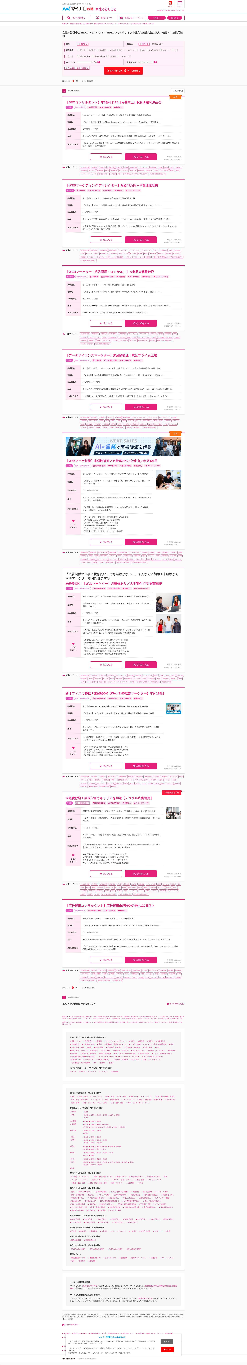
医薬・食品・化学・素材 (79, 1100)
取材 (119, 884)
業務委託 (94, 1231)
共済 (126, 253)
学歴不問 (84, 170)
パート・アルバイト (119, 1231)
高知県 (105, 1159)
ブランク (129, 257)
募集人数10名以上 (85, 1192)
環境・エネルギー (117, 1183)
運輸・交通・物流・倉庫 (98, 1183)
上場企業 (84, 890)
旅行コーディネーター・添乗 (125, 1053)
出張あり (161, 253)
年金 (172, 170)
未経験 (161, 334)
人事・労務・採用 (77, 1047)
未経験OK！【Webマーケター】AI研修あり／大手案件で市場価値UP (114, 583)
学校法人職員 (144, 1053)
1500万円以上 (133, 1222)
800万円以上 (142, 1219)
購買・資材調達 (105, 1053)
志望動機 (124, 1258)
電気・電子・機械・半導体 (165, 1097)
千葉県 (92, 1124)
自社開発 (145, 552)
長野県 (99, 1130)
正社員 (73, 1231)
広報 (157, 1047)
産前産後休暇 (127, 970)
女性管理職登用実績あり (158, 174)
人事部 (145, 970)
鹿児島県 (124, 1162)
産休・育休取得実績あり (126, 174)
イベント (89, 253)
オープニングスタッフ (88, 1072)
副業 (124, 420)
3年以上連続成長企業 (132, 1207)
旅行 (157, 783)
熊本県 (105, 1162)
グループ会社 (93, 420)
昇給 (166, 167)
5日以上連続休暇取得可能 (127, 1204)
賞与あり (174, 552)
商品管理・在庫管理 (115, 1047)
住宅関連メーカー (137, 1177)
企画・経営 (122, 1097)
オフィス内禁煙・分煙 (79, 1207)
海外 (72, 1168)
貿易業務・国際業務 (89, 1053)
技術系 (111, 1063)
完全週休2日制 (167, 682)
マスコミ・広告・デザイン (123, 1180)
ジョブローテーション (139, 417)
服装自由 (93, 1204)
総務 (172, 1044)
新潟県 (86, 1130)
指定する (84, 44)
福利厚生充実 (123, 552)
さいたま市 (94, 1127)
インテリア (174, 776)
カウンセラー (103, 552)
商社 (165, 1177)
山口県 (111, 1152)
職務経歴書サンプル (78, 1258)
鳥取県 (86, 1152)
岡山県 (99, 1152)
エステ (111, 417)
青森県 (86, 1115)
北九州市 (93, 1165)
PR (144, 559)
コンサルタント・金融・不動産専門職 (106, 1100)
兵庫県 (105, 1146)
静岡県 (92, 1140)
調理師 (141, 1041)
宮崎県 (90, 894)
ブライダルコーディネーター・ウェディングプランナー (119, 1056)
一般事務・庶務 (88, 1044)
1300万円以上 (104, 1222)
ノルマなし (104, 1072)
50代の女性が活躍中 (134, 1249)
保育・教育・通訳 (117, 1103)
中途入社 (133, 170)
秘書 (89, 1047)
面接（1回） (103, 682)
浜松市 (92, 1143)
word (167, 675)
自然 (174, 780)
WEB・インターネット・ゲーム (139, 1103)
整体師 (99, 1041)
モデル (92, 427)
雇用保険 (168, 420)
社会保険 (100, 170)
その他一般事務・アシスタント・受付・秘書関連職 (148, 1044)
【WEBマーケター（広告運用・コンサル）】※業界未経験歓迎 (110, 272)
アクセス (131, 420)
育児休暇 (111, 974)
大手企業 (119, 678)
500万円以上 (102, 1219)
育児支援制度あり (150, 1207)
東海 (72, 1140)
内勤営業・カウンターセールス (82, 1060)
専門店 (114, 424)
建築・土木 (134, 1097)
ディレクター (144, 167)
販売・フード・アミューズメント (90, 1097)
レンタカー (170, 977)
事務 (172, 167)
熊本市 (100, 1165)
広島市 (92, 1155)
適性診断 (154, 1258)
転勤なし (149, 170)
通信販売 (141, 170)
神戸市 (104, 1149)
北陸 (72, 1137)
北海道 (149, 257)
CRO (118, 970)
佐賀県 (92, 1162)
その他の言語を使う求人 (96, 1198)
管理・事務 (148, 1047)
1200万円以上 (90, 1222)
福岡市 (86, 1165)
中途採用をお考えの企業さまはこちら (171, 10)
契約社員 (83, 1231)
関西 (72, 1146)
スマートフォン (102, 559)
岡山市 (86, 1155)
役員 (168, 1231)
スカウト (156, 18)
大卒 (120, 424)
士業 (158, 556)
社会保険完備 (85, 167)
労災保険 (118, 417)
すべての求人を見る (177, 1004)
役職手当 (119, 167)
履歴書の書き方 (95, 1258)
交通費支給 (104, 556)
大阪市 (92, 1149)
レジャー (85, 1180)
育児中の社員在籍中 (142, 174)
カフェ (107, 174)
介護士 (132, 1041)
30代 (140, 253)
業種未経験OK (91, 1240)
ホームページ (85, 174)
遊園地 (151, 783)
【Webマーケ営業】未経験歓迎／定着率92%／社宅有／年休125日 (112, 461)
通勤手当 (111, 167)
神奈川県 (84, 786)
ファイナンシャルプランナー (116, 1041)
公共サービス (171, 1100)
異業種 (98, 427)
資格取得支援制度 (77, 1210)
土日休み (180, 675)
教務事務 (172, 1050)
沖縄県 (97, 894)
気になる (174, 18)
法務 (159, 552)
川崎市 (115, 1127)
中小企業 (111, 783)
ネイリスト (110, 887)
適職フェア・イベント (139, 1258)
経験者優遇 (134, 167)
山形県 (111, 1115)
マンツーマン (112, 776)
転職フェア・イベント (155, 1333)
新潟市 (86, 1133)
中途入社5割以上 (129, 1198)
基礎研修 (112, 884)
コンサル (92, 170)
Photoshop (149, 776)
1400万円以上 (119, 1222)
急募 (121, 253)
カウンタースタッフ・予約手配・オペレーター (148, 1050)
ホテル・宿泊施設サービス (162, 1053)
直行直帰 (123, 559)
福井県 (99, 1137)
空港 (140, 887)
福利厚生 (179, 167)
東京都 (105, 427)
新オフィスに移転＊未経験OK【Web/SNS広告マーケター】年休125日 (115, 693)
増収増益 (131, 776)
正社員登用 (120, 257)
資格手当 (103, 417)
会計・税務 (106, 1050)
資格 (72, 1261)
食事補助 (106, 424)
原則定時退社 (156, 682)
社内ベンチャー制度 (162, 1198)
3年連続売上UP (90, 1201)
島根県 (92, 1152)
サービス (74, 1180)
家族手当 (103, 167)
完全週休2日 (104, 253)
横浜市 (109, 1127)
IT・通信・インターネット (80, 1177)
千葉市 (86, 1127)
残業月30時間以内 (120, 1195)
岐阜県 (86, 1140)
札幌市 (86, 1112)
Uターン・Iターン (168, 1258)
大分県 (111, 1162)
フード (107, 1180)
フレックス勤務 (104, 1195)
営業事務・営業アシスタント (116, 1044)
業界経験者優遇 (101, 1192)
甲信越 (73, 1130)
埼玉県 (86, 1124)
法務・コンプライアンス (151, 1060)
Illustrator (140, 776)
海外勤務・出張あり (151, 1195)
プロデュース (103, 257)
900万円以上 (155, 1219)
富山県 (86, 1137)
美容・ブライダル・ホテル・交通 (95, 1103)
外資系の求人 (114, 1198)
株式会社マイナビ (90, 1286)
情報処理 (114, 170)
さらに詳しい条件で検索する (78, 68)
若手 (95, 682)
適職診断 (92, 1261)
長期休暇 (115, 1072)
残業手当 (94, 167)
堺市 (98, 1149)
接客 (156, 675)
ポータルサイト (134, 552)
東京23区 (102, 1127)
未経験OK (91, 1210)
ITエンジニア (147, 1097)
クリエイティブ (146, 250)
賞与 (100, 174)
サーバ (169, 887)
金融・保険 (140, 1180)
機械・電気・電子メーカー (103, 1177)
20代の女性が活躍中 (78, 1249)
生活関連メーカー (153, 1177)
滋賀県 (86, 1146)
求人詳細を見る (141, 156)
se (80, 1041)
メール (94, 174)
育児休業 (126, 884)
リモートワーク (139, 257)
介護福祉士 (75, 1044)
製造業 (178, 783)
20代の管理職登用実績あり (109, 1201)
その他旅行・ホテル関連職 (80, 1063)
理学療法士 (89, 1041)
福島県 (118, 1115)
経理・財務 (99, 1047)
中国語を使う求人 (77, 1198)
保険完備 (153, 167)
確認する (167, 1349)
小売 (161, 420)
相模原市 (122, 1127)
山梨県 (92, 1130)
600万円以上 (115, 1219)
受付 (100, 1044)
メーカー (84, 427)
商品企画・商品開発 (121, 1060)
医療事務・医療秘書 (133, 1047)
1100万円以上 (76, 1222)
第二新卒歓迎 (147, 1192)
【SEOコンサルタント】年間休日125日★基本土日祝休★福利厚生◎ (113, 102)
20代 (157, 170)
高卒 (146, 887)
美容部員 (74, 1053)
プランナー (93, 257)
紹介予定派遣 (145, 1231)
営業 (160, 167)
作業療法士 (161, 1041)
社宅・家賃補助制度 (98, 1207)
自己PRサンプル (110, 1258)
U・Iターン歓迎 (162, 1192)
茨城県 (86, 1121)
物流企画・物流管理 (121, 1050)
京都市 (86, 1149)
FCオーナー (159, 1231)
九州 (72, 1162)
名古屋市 (99, 1143)
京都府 (92, 1146)
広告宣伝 (135, 1060)
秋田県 (105, 1115)
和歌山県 (118, 1146)
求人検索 (67, 1333)
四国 (72, 1159)
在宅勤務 (163, 890)
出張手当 (94, 417)
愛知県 (99, 1140)
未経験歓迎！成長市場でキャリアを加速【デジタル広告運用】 (109, 798)
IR (95, 1063)
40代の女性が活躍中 (115, 1249)
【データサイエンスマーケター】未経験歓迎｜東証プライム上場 (111, 355)
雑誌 (146, 253)
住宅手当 (103, 970)
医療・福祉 (110, 1097)
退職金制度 (113, 250)
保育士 (150, 1041)
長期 (107, 420)
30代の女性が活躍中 (97, 1249)
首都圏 (73, 1124)
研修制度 (106, 780)
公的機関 (131, 1183)
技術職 (102, 1063)
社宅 (107, 170)
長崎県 (99, 1162)
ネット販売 (164, 170)
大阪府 (114, 174)
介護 (126, 167)
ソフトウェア (124, 170)
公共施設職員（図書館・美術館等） (83, 1056)
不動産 (120, 890)
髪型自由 (177, 250)
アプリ (106, 678)
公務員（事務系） (103, 1060)
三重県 (105, 1140)
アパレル (84, 780)
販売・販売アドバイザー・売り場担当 (84, 1050)
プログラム (173, 424)
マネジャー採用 (115, 1210)
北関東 (73, 1121)
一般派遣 (133, 1231)
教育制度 (111, 675)
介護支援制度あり (167, 1207)
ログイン (170, 6)
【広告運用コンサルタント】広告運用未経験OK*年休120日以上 (110, 905)
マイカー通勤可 (160, 1204)
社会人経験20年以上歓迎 (119, 1192)
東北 (72, 1115)
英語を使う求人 (168, 1195)
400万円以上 (89, 1219)
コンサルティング (155, 1180)
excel (91, 678)
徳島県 (86, 1159)
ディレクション (134, 250)
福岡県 (83, 894)
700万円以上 (128, 1219)
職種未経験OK (76, 1240)
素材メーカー (121, 1177)
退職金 (169, 253)
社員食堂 (89, 424)
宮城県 (99, 1115)
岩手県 (92, 1115)
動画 (126, 783)
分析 (178, 170)
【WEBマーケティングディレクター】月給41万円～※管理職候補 (112, 185)
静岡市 (86, 1143)
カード (139, 420)
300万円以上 (75, 1219)
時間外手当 (95, 334)
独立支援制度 (76, 1201)
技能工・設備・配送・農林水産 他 (150, 1100)
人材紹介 (105, 1231)
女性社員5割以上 (145, 1198)
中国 (72, 1152)
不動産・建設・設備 (78, 1183)
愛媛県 (99, 1159)
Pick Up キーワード (80, 1333)
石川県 (92, 1137)
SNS (96, 253)
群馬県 (99, 1121)
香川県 (92, 1159)
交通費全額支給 (114, 1207)
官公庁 (156, 250)
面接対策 (82, 1261)
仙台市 (86, 1117)
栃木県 (92, 1121)
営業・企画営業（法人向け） (153, 1056)
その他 (140, 1183)
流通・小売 (96, 1180)
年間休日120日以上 (107, 1204)
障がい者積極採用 (77, 1195)
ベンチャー (157, 559)
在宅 (88, 887)
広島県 (105, 1152)
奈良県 (111, 1146)
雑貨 (82, 424)
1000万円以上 (169, 1219)
